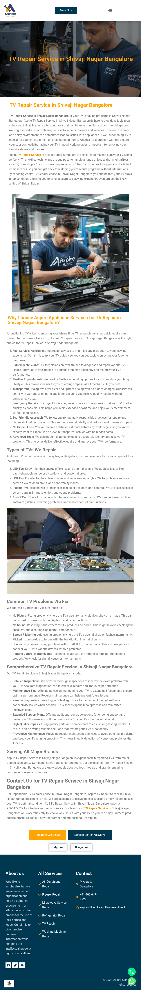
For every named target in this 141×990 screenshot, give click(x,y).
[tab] (47, 835)
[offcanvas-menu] (110, 10)
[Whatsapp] (132, 981)
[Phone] (132, 972)
